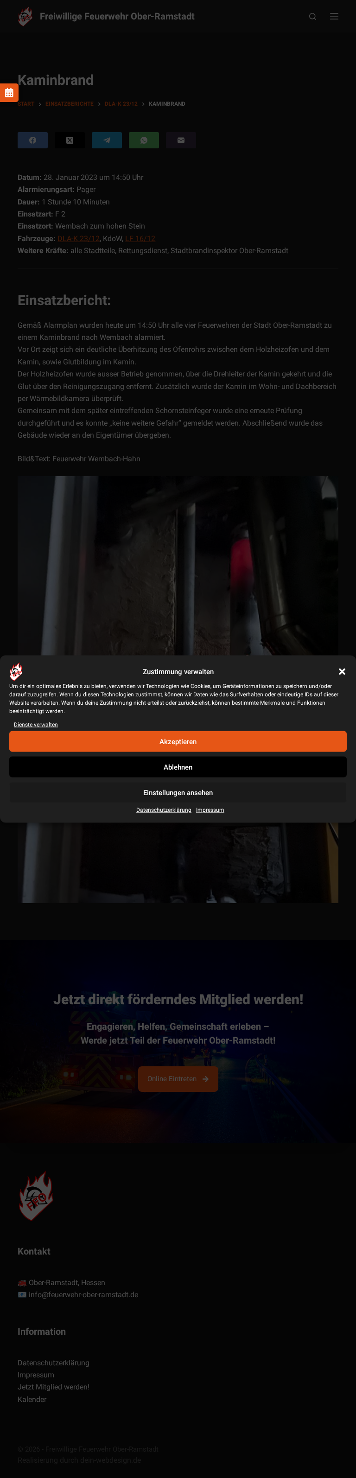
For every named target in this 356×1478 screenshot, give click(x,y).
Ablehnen (178, 767)
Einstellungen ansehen (178, 793)
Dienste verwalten (36, 724)
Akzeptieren (178, 742)
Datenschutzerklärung (163, 810)
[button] (342, 671)
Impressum (210, 810)
